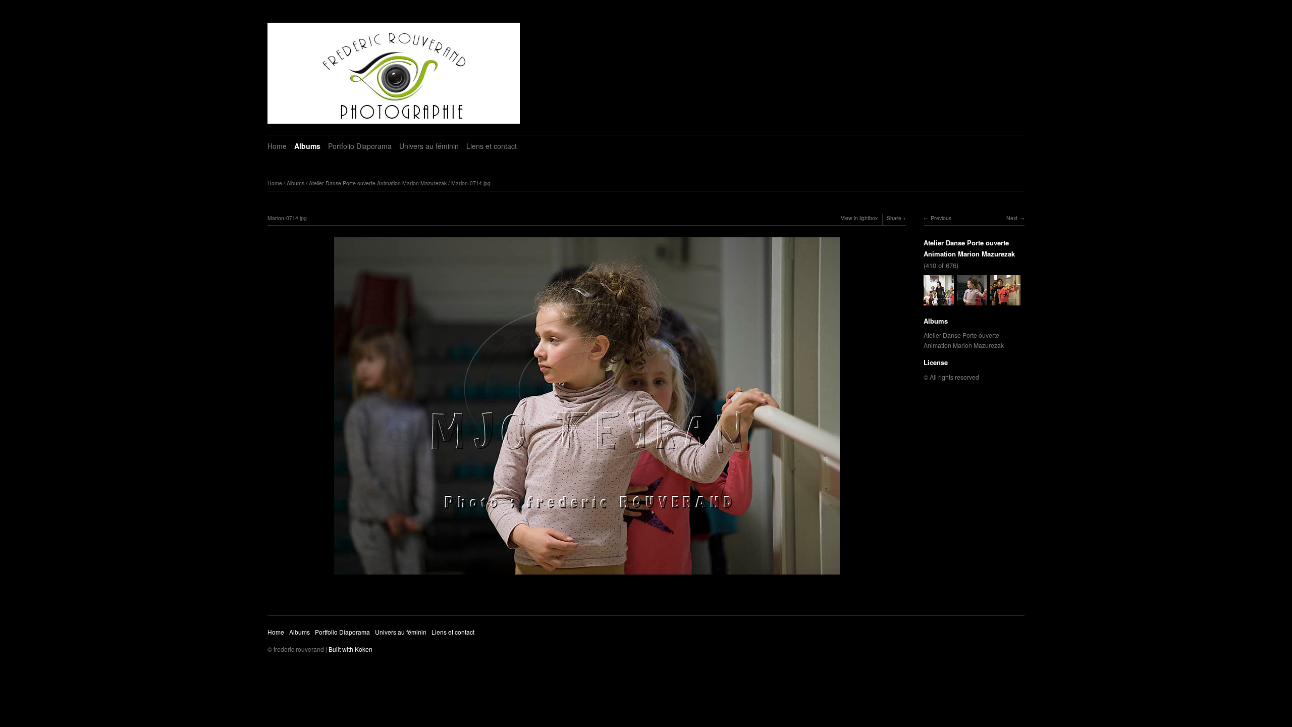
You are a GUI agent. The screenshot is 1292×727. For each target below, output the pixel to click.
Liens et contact (491, 146)
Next (1011, 218)
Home (277, 146)
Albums (307, 146)
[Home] (393, 73)
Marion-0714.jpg (471, 183)
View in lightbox (859, 218)
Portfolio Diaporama (360, 146)
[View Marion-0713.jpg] (939, 300)
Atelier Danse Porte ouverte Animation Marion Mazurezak (378, 183)
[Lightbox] (587, 575)
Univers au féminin (429, 146)
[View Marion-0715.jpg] (1005, 300)
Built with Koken (350, 649)
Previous (941, 218)
